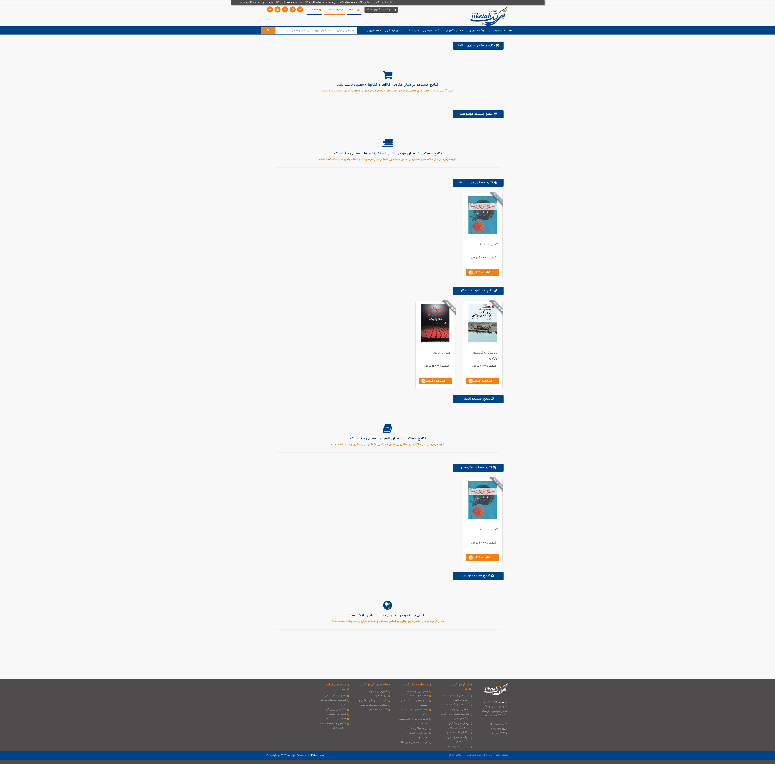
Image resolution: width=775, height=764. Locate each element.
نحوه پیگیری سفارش (457, 728)
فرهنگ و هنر (380, 696)
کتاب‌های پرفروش (336, 709)
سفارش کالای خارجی (458, 732)
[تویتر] (270, 9)
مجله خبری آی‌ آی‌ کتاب (374, 685)
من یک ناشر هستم (417, 728)
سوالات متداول (472, 755)
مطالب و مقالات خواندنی (373, 705)
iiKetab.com (317, 755)
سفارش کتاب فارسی (335, 695)
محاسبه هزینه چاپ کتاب (414, 696)
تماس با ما (455, 755)
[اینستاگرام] (293, 9)
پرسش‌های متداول (459, 723)
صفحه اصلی (502, 755)
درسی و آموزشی (337, 714)
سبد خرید (313, 9)
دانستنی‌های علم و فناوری (373, 700)
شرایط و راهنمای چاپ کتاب (413, 742)
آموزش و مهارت (378, 691)
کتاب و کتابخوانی (377, 710)
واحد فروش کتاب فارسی (337, 687)
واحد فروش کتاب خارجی (460, 687)
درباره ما (488, 755)
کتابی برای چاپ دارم (417, 691)
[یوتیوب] (277, 9)
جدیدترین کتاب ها (336, 718)
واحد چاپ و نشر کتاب (416, 685)
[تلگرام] (300, 9)
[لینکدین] (285, 9)
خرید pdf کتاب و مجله (457, 746)
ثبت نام (353, 9)
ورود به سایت (333, 9)
